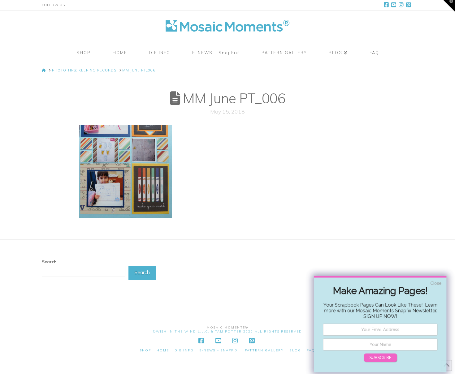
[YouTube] (394, 5)
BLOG (295, 350)
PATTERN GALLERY (264, 350)
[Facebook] (387, 5)
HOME (163, 350)
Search (49, 261)
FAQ (311, 350)
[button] (449, 6)
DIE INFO (184, 350)
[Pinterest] (409, 5)
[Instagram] (402, 5)
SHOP (145, 350)
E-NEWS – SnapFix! (219, 350)
